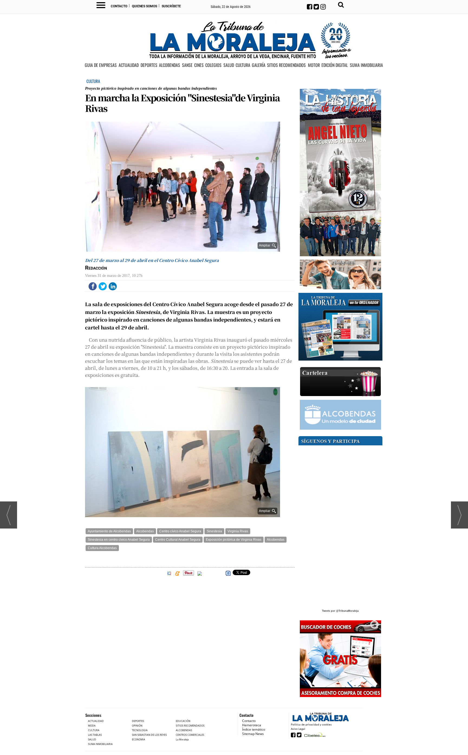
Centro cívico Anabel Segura (180, 531)
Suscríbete (171, 6)
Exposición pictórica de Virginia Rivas (233, 540)
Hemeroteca (251, 725)
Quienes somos (144, 6)
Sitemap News (253, 733)
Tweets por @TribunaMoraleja (340, 611)
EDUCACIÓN (183, 721)
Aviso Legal (298, 729)
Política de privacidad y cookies (311, 724)
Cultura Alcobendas (102, 548)
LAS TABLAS (95, 735)
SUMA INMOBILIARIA (366, 65)
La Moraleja (182, 739)
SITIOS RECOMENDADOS (286, 65)
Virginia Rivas (237, 531)
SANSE (187, 65)
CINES (199, 65)
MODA (92, 725)
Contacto (119, 6)
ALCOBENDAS (169, 65)
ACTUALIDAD (129, 65)
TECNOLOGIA (140, 730)
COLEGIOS (213, 65)
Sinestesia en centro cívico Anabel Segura (119, 540)
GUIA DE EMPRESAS (101, 65)
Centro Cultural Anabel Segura (177, 540)
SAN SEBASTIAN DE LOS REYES (149, 735)
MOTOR (314, 65)
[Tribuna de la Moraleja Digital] (340, 327)
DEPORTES (149, 65)
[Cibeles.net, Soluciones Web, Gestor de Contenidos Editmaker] (314, 734)
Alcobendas (145, 531)
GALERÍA (258, 65)
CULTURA (243, 65)
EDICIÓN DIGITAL (334, 65)
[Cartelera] (340, 382)
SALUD (228, 65)
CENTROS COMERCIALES (190, 735)
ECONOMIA (138, 739)
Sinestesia (214, 531)
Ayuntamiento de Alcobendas (109, 531)
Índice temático (253, 729)
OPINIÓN (137, 725)
